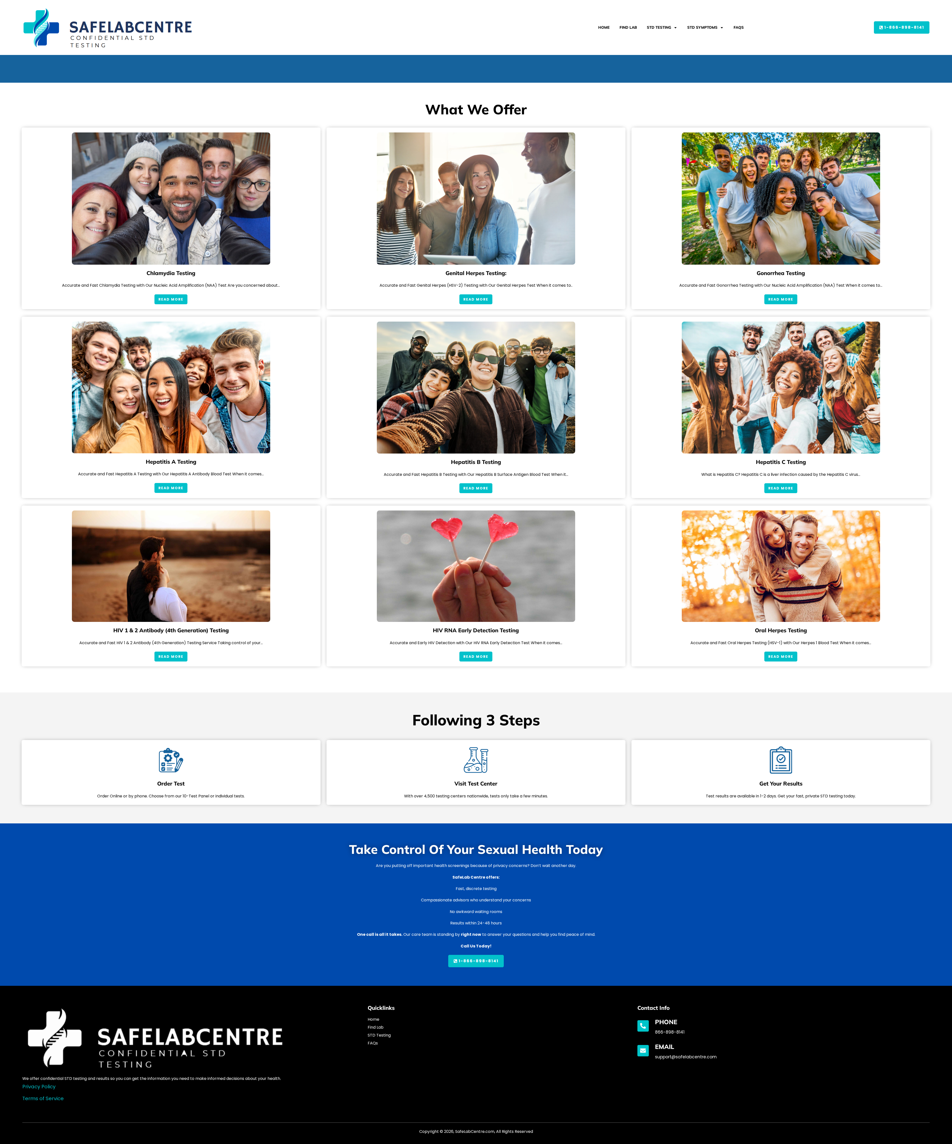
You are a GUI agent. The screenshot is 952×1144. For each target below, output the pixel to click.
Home (604, 27)
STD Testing (659, 27)
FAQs (739, 27)
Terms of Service (43, 1098)
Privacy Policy (39, 1086)
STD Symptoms (702, 27)
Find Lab (628, 27)
